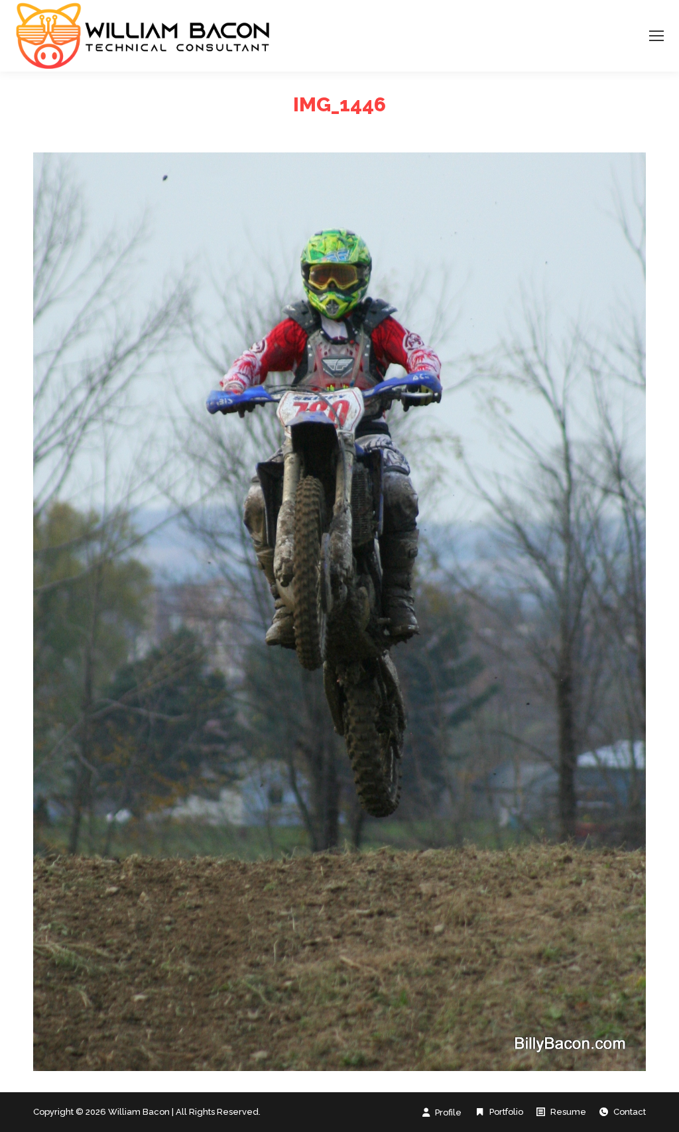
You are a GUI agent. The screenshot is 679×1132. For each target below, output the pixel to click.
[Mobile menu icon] (656, 36)
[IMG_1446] (339, 611)
